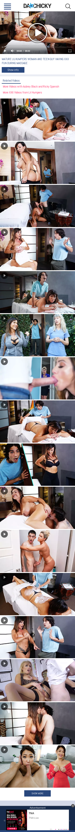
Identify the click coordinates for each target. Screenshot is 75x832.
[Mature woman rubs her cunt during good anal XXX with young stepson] (37, 680)
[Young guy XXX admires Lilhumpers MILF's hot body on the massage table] (37, 421)
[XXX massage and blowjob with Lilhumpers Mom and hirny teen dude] (37, 594)
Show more (37, 793)
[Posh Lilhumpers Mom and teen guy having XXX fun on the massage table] (37, 120)
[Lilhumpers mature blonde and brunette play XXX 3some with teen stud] (37, 551)
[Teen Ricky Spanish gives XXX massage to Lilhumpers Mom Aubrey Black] (37, 723)
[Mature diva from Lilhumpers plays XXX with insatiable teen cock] (37, 637)
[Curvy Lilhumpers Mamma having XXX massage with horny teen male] (37, 206)
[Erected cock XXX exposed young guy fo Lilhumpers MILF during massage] (37, 249)
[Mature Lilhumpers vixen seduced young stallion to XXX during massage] (37, 163)
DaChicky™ (37, 5)
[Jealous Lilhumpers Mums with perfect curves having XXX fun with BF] (37, 378)
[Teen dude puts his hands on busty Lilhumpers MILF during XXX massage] (37, 292)
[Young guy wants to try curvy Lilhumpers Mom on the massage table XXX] (37, 465)
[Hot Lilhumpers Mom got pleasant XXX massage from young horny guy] (37, 508)
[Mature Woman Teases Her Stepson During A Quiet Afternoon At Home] (37, 766)
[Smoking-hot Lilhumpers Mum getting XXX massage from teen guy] (37, 335)
